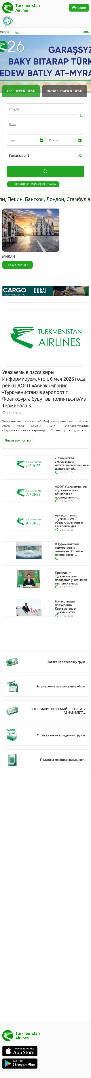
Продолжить (17, 265)
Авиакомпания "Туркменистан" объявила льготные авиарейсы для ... (69, 521)
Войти (81, 8)
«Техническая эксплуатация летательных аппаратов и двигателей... (72, 463)
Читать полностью (18, 440)
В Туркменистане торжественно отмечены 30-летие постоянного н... (69, 549)
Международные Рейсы (65, 90)
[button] (9, 64)
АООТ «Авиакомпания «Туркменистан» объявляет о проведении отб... (71, 492)
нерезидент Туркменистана (33, 184)
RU (17, 32)
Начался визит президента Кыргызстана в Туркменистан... (66, 607)
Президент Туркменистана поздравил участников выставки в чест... (71, 578)
